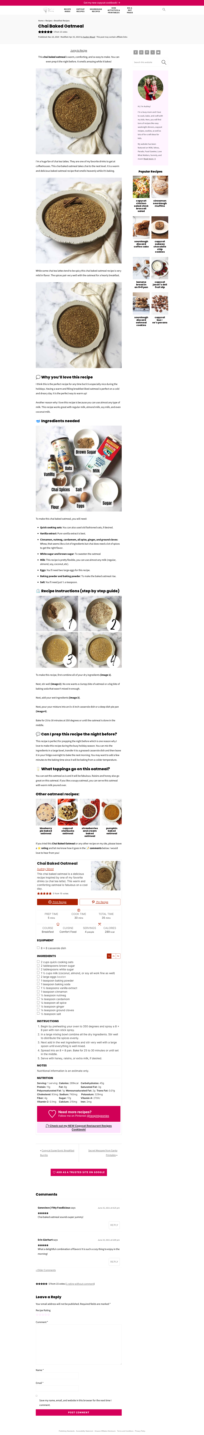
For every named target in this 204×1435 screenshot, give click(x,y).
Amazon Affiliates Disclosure (105, 1431)
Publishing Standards (67, 1431)
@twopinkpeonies (98, 1115)
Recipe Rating (43, 1310)
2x (114, 956)
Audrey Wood (45, 868)
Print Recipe (59, 902)
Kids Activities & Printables (114, 10)
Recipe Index (67, 10)
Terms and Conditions (125, 1431)
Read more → (150, 158)
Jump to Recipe (78, 50)
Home (41, 20)
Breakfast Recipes (62, 20)
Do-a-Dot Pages (130, 10)
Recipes (48, 20)
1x (109, 956)
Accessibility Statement (84, 1431)
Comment (42, 1322)
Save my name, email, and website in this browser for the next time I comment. (75, 1403)
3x (118, 956)
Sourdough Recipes (96, 10)
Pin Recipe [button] (102, 902)
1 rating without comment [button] (80, 1284)
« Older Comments (46, 1270)
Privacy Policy (140, 1431)
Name (40, 1370)
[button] (39, 32)
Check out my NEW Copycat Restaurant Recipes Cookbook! (80, 1127)
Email (39, 1383)
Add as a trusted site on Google (81, 1172)
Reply (114, 1225)
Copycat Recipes (80, 10)
